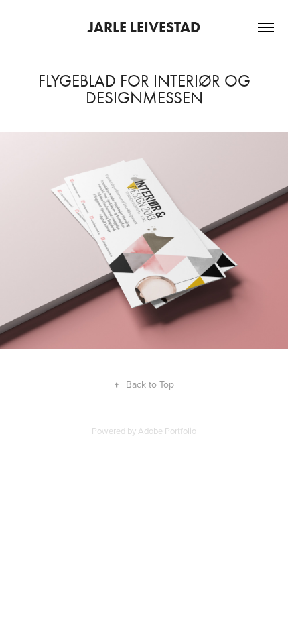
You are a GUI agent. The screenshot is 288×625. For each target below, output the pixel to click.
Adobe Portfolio (167, 430)
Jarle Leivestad (144, 27)
